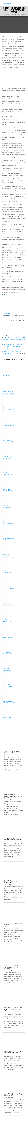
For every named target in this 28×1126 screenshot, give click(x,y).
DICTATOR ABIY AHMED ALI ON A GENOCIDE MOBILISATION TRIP (13, 1009)
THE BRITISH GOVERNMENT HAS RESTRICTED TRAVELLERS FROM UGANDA (13, 1095)
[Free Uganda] (12, 311)
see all (21, 335)
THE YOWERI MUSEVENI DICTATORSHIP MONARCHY (12, 838)
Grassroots (7, 318)
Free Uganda (7, 14)
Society (6, 926)
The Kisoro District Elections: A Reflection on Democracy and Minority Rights (13, 347)
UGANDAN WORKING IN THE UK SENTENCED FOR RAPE (13, 1051)
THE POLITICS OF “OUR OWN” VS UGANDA (14, 924)
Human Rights (7, 968)
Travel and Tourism (9, 1097)
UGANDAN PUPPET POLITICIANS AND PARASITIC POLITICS (13, 796)
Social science (7, 1012)
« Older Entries (6, 1119)
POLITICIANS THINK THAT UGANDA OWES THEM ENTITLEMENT (12, 882)
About (5, 294)
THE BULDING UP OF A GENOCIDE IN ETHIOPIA (11, 966)
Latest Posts (7, 296)
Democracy (7, 755)
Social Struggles (21, 14)
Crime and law (8, 1054)
